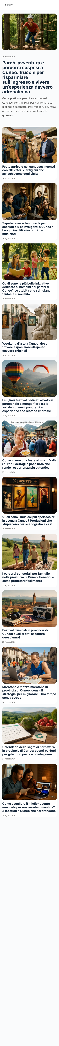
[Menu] (54, 5)
